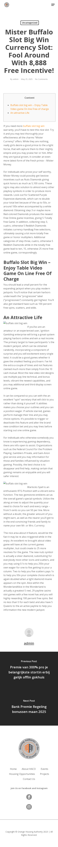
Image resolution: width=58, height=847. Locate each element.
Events (44, 769)
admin (16, 79)
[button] (53, 4)
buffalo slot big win (33, 126)
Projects (44, 774)
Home (13, 769)
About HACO (29, 769)
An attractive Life (19, 112)
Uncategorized (29, 22)
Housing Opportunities (22, 774)
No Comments (41, 79)
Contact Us (29, 779)
